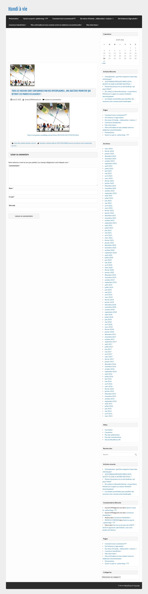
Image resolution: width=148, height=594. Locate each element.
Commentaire (14, 166)
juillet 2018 (109, 317)
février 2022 (109, 210)
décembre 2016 (110, 364)
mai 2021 (108, 233)
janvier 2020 (109, 272)
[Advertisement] (53, 46)
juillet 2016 (109, 376)
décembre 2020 (110, 245)
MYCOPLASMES (62, 143)
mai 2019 (108, 292)
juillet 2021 (109, 228)
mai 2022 (108, 203)
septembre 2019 (111, 282)
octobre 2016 (110, 369)
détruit (54, 143)
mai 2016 (108, 381)
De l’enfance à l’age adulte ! (128, 19)
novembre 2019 (110, 277)
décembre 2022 (110, 186)
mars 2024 (109, 149)
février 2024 (109, 151)
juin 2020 (108, 260)
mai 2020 (108, 262)
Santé (23, 143)
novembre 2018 (110, 307)
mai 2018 (108, 322)
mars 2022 (109, 208)
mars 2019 (109, 297)
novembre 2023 (110, 159)
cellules (48, 143)
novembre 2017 (110, 337)
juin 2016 (108, 379)
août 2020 (108, 255)
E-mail (12, 197)
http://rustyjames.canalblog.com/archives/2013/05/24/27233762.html (53, 135)
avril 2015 (108, 414)
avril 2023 (108, 176)
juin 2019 (108, 290)
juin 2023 (108, 171)
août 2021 (108, 225)
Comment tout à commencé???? (64, 19)
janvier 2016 (109, 391)
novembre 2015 (110, 396)
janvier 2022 (109, 213)
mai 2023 (108, 173)
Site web (12, 205)
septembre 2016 (111, 371)
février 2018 (109, 329)
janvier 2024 (109, 154)
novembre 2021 (110, 218)
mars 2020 (109, 267)
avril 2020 (108, 265)
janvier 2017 (109, 362)
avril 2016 (108, 384)
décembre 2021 (110, 215)
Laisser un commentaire (53, 99)
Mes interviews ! (92, 25)
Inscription (108, 430)
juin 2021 (108, 230)
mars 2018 (109, 327)
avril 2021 (108, 235)
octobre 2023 (110, 161)
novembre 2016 (110, 366)
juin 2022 (108, 201)
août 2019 (108, 285)
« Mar (104, 63)
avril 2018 (108, 324)
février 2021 (109, 240)
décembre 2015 (110, 394)
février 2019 (109, 300)
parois (71, 143)
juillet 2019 (109, 287)
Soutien (27, 143)
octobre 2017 (110, 339)
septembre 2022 (111, 193)
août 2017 (108, 344)
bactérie (42, 143)
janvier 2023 (109, 183)
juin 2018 (108, 319)
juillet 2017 (109, 347)
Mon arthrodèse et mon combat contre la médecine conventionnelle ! (56, 25)
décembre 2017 (110, 334)
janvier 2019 (109, 302)
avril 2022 (108, 206)
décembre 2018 (110, 305)
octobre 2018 (110, 310)
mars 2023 (109, 178)
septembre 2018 (111, 312)
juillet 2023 (109, 168)
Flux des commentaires (113, 437)
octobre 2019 (110, 280)
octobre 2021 (110, 220)
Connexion (108, 432)
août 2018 (108, 315)
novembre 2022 (110, 188)
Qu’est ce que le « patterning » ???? (35, 19)
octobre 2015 (110, 399)
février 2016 (109, 389)
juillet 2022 (109, 198)
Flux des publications (112, 435)
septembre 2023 (111, 163)
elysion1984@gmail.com (33, 99)
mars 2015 (109, 416)
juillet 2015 (109, 406)
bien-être (17, 143)
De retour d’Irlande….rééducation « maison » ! (97, 19)
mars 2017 (109, 357)
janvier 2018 (109, 332)
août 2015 (108, 404)
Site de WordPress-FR (112, 440)
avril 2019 (108, 295)
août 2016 (108, 374)
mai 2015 (108, 411)
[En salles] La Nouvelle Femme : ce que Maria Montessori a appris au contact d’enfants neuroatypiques (119, 93)
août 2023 (108, 166)
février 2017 (109, 359)
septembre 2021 (111, 223)
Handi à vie (17, 9)
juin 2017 (108, 349)
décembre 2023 (110, 156)
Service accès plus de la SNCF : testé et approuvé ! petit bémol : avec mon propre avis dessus (118, 527)
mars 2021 (109, 238)
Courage (136, 585)
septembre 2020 (111, 253)
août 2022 (108, 196)
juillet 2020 (109, 257)
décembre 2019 (110, 275)
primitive (77, 143)
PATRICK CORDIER (112, 520)
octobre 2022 (110, 191)
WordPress (128, 585)
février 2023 (109, 181)
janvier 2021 (109, 243)
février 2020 (109, 270)
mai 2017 (108, 352)
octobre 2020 (110, 250)
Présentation (14, 19)
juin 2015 (108, 409)
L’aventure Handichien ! (17, 25)
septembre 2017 (111, 342)
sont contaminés (86, 143)
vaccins (33, 143)
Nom (11, 188)
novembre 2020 (110, 248)
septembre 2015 (111, 401)
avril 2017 (108, 354)
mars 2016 (109, 386)
